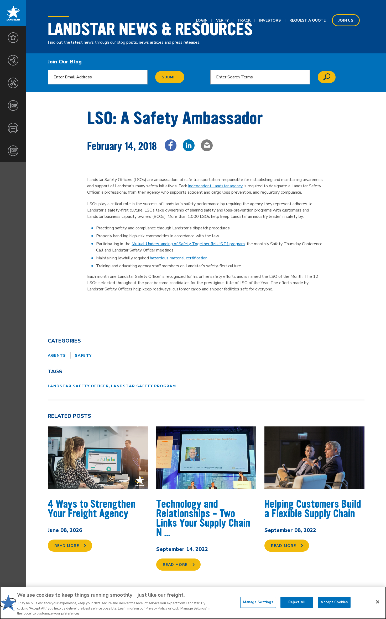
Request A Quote (307, 20)
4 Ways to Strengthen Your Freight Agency (91, 509)
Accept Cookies (334, 602)
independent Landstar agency (215, 186)
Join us (345, 20)
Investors (270, 20)
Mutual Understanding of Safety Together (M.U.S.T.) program (188, 244)
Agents (57, 355)
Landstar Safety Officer (78, 386)
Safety (83, 355)
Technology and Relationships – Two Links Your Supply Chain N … (203, 518)
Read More (66, 545)
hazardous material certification (178, 258)
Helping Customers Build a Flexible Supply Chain (312, 509)
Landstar (13, 13)
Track (244, 20)
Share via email (207, 145)
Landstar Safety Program (143, 386)
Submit (170, 77)
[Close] (377, 602)
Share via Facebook (170, 145)
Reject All (296, 602)
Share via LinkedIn (189, 145)
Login (201, 20)
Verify (222, 20)
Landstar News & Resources (150, 29)
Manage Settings (258, 602)
